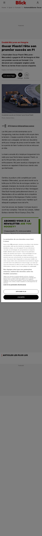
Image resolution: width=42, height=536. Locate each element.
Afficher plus (21, 291)
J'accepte (21, 297)
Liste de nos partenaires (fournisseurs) (14, 284)
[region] (21, 268)
